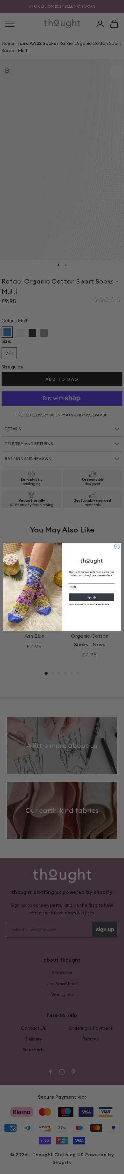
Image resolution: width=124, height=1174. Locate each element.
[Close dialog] (117, 546)
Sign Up (91, 597)
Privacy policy (102, 604)
